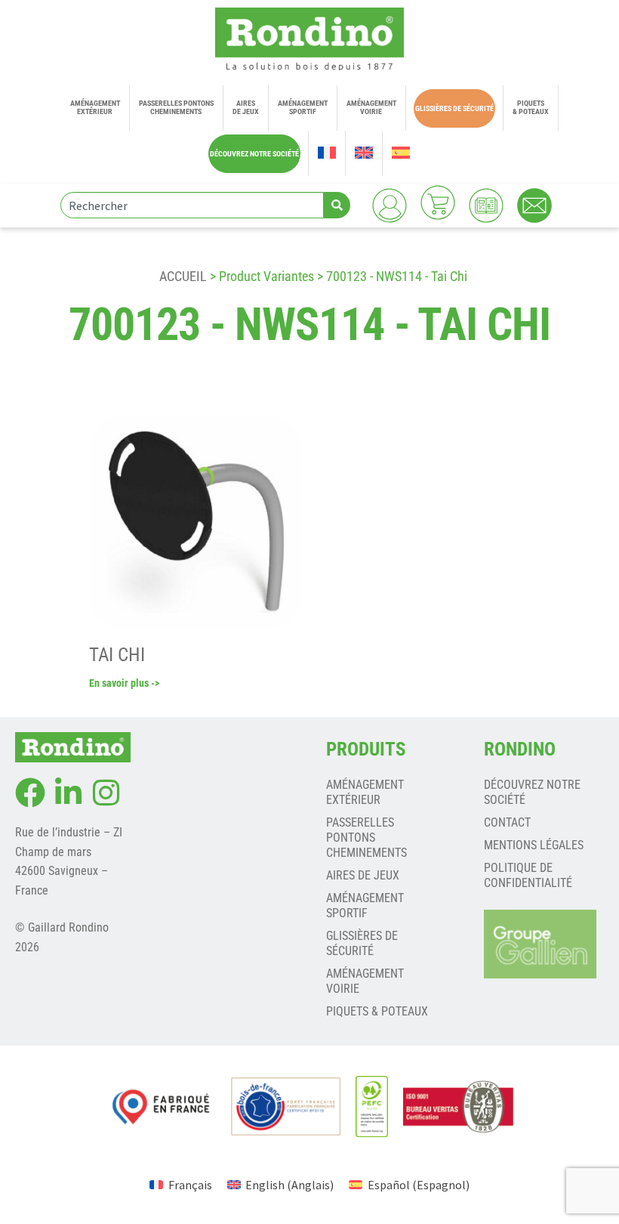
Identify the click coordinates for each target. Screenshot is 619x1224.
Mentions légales (534, 845)
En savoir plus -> (124, 683)
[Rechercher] (337, 205)
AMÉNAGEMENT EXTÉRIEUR (365, 792)
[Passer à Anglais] (363, 153)
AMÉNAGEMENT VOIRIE (365, 981)
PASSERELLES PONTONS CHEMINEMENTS (366, 837)
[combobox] (192, 205)
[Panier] (438, 202)
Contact (507, 822)
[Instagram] (106, 792)
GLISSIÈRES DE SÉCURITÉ (362, 943)
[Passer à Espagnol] (400, 153)
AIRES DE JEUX (362, 875)
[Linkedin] (68, 792)
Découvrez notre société (532, 792)
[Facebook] (30, 792)
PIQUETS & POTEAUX (377, 1011)
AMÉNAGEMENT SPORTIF (365, 905)
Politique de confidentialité (528, 875)
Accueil (183, 276)
